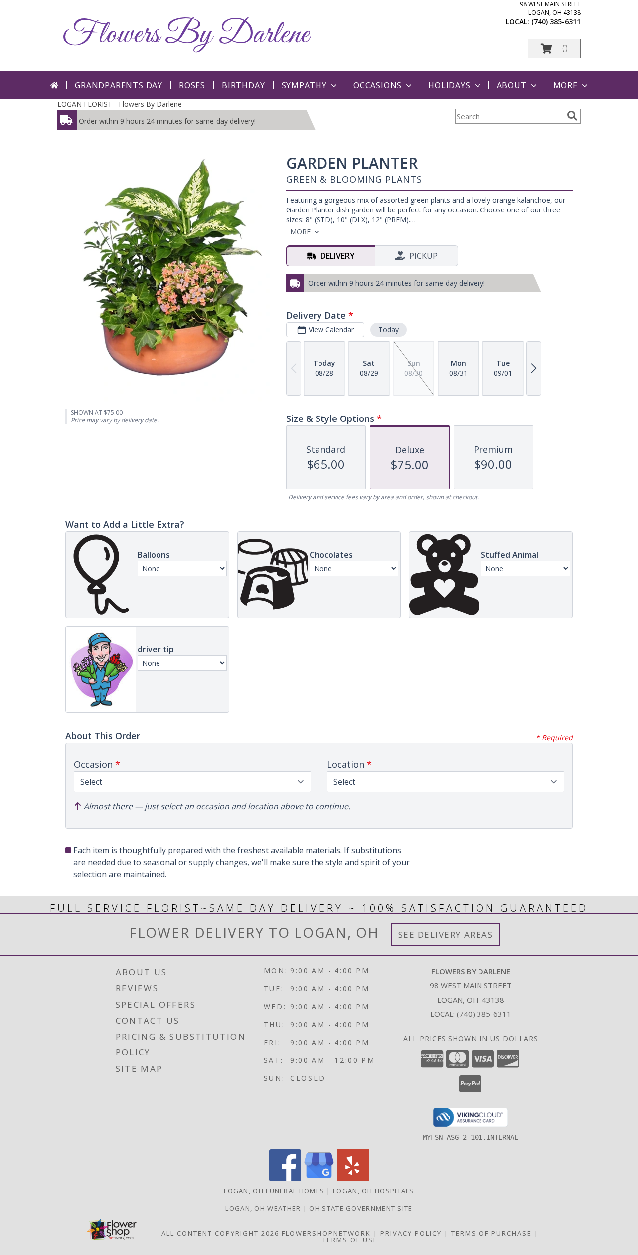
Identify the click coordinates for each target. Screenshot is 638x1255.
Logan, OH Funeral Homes (274, 1190)
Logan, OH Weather (263, 1208)
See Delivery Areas (445, 934)
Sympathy (304, 85)
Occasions (377, 85)
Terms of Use (350, 1239)
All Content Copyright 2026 (220, 1233)
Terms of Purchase (491, 1233)
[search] (572, 115)
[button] (554, 48)
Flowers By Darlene (185, 35)
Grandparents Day (118, 85)
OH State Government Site (360, 1208)
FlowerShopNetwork (326, 1233)
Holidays (449, 85)
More (565, 85)
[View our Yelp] (353, 1178)
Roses (192, 85)
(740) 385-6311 (556, 21)
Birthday (243, 85)
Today (388, 329)
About (512, 85)
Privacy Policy (411, 1233)
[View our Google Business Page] (319, 1178)
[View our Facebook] (285, 1178)
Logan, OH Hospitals (373, 1190)
